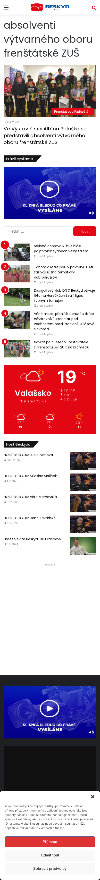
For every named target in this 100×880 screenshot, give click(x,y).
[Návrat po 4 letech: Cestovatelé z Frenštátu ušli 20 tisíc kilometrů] (17, 348)
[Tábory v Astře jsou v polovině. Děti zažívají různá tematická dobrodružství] (17, 273)
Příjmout (50, 841)
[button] (92, 796)
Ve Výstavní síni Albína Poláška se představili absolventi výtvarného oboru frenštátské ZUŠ (45, 135)
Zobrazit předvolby (50, 868)
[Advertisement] (50, 618)
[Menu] (6, 9)
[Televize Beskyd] (50, 7)
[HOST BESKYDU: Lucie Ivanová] (83, 461)
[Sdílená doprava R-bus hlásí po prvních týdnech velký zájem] (17, 252)
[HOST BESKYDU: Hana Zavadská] (83, 524)
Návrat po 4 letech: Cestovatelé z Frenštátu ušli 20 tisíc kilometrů (61, 345)
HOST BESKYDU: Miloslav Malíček (30, 476)
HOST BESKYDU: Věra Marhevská (30, 496)
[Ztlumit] (91, 213)
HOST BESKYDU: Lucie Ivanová (28, 454)
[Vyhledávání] (94, 9)
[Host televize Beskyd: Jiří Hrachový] (83, 546)
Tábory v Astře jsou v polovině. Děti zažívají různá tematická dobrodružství (63, 272)
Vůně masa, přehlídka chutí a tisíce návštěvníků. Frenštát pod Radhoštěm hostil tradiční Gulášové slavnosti (64, 321)
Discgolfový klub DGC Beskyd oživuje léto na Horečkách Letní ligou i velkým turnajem (64, 295)
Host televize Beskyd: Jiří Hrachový (32, 539)
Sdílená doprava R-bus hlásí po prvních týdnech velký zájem (61, 249)
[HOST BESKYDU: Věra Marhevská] (83, 503)
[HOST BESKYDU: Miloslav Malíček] (83, 482)
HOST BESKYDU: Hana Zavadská (30, 518)
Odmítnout (50, 855)
